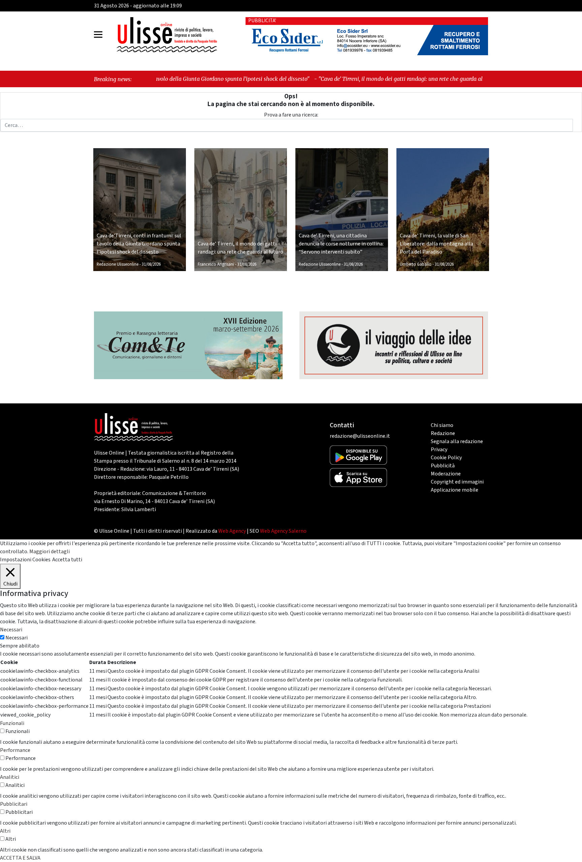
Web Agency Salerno (283, 531)
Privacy (439, 449)
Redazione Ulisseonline (117, 264)
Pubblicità (443, 465)
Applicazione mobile (454, 490)
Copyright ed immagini (457, 482)
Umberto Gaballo (415, 264)
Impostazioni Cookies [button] (25, 559)
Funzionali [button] (12, 723)
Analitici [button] (9, 777)
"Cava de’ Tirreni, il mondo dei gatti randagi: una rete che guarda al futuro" (361, 78)
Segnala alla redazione (457, 441)
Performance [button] (15, 750)
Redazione (443, 433)
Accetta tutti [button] (67, 559)
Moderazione (446, 473)
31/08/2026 (151, 264)
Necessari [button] (11, 629)
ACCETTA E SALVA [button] (20, 858)
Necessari (16, 637)
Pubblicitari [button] (13, 804)
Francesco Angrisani (216, 264)
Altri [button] (5, 831)
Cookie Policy (446, 457)
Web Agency (232, 531)
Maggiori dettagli (49, 551)
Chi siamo (442, 425)
